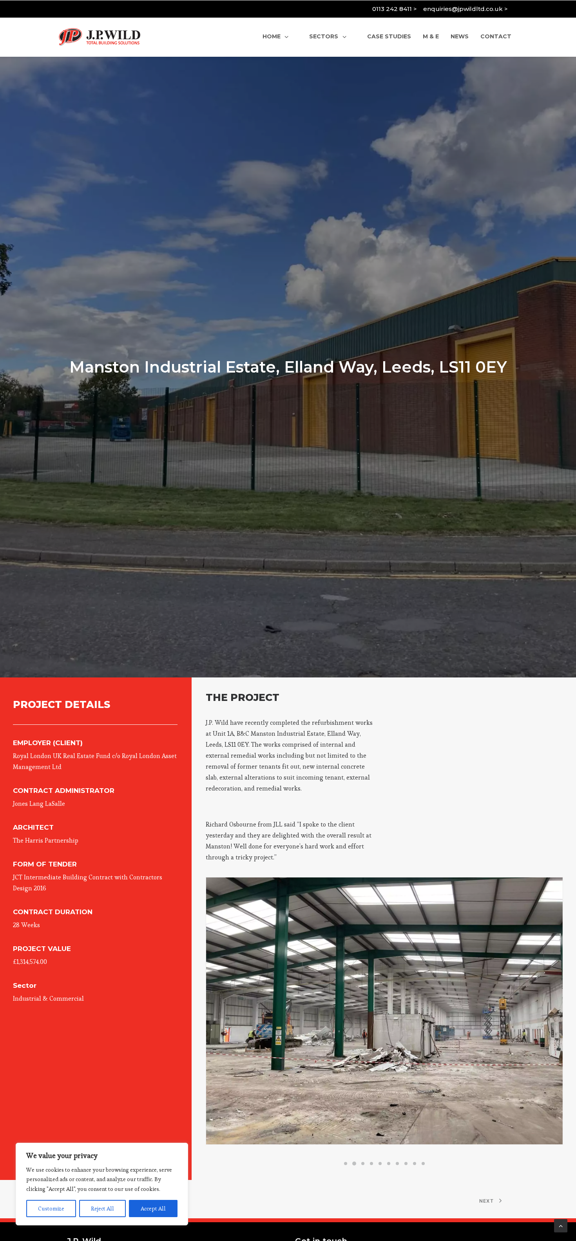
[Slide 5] (380, 1163)
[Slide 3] (363, 1163)
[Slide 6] (388, 1163)
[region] (102, 1184)
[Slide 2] (354, 1163)
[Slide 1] (345, 1163)
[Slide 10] (423, 1163)
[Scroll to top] (560, 1224)
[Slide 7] (397, 1163)
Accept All (153, 1208)
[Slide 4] (371, 1163)
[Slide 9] (414, 1163)
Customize (51, 1208)
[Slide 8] (406, 1163)
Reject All (102, 1208)
